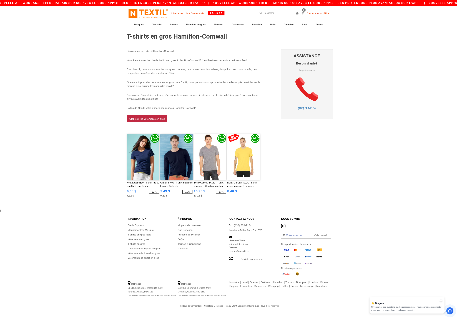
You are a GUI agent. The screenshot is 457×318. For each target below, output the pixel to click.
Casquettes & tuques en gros (144, 248)
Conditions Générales (213, 306)
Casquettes (238, 24)
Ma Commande (195, 13)
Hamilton (278, 282)
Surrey (294, 286)
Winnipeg (273, 286)
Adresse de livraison (189, 234)
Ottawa (324, 282)
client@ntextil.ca (238, 244)
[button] (298, 13)
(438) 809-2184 (307, 108)
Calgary (233, 286)
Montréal (234, 282)
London (313, 282)
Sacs (304, 24)
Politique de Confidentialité (191, 306)
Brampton (301, 282)
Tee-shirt (157, 24)
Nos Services (185, 229)
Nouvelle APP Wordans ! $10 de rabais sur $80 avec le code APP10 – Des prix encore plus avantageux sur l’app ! (317, 2)
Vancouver (260, 286)
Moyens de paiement (189, 225)
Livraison (177, 13)
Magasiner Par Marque (141, 229)
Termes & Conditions (189, 243)
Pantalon (257, 24)
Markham (321, 286)
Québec (254, 282)
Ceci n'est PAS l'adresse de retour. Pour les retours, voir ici (152, 296)
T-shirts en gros (136, 243)
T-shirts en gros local (139, 234)
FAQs (181, 239)
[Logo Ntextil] (148, 13)
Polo (272, 24)
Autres (319, 24)
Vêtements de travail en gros (144, 253)
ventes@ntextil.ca (239, 251)
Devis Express (136, 225)
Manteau (218, 24)
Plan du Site (230, 306)
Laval (245, 282)
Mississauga (307, 286)
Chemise (288, 24)
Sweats (174, 24)
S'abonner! (320, 235)
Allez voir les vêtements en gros (147, 118)
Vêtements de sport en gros (143, 257)
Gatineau (266, 282)
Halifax (284, 286)
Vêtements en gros (138, 239)
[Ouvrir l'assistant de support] (449, 310)
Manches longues (196, 24)
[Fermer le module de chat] (441, 300)
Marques (139, 24)
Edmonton (246, 286)
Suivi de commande (251, 259)
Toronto (289, 282)
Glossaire (183, 248)
